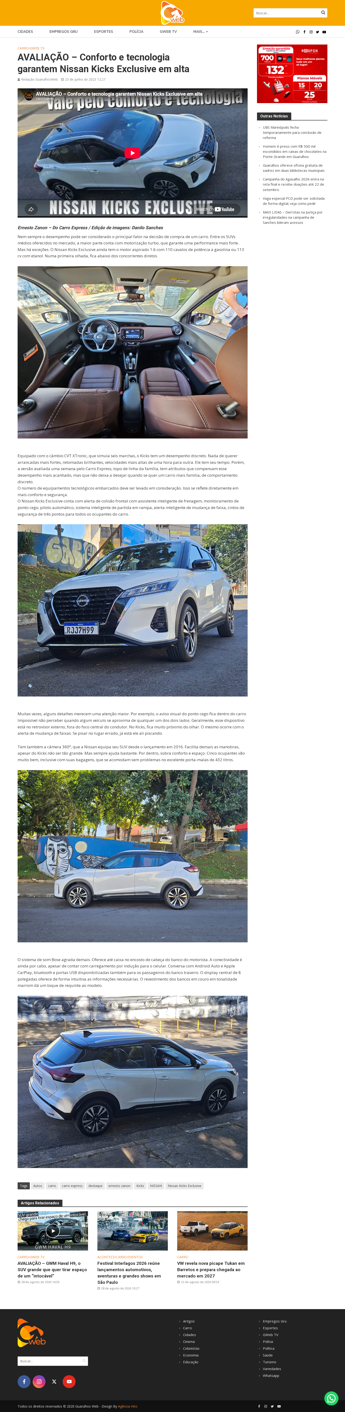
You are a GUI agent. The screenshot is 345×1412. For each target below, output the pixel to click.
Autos (37, 1186)
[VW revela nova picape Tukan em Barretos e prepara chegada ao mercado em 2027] (212, 1230)
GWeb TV (37, 48)
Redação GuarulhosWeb (39, 79)
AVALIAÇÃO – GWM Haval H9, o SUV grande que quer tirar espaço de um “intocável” (52, 1270)
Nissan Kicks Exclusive (184, 1186)
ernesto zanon (119, 1186)
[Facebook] (24, 1381)
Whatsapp (271, 1375)
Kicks (140, 1186)
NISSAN (156, 1186)
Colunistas (191, 1348)
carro (52, 1186)
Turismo (269, 1362)
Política (268, 1348)
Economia (191, 1355)
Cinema (189, 1341)
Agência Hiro (127, 1406)
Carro (23, 48)
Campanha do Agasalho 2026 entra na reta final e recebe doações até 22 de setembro (293, 184)
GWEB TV (168, 31)
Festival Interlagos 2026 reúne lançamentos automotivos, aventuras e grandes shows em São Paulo (129, 1273)
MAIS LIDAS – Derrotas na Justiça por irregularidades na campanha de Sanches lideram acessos (293, 217)
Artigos (189, 1321)
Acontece (106, 1257)
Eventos (135, 1257)
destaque (95, 1186)
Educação (190, 1362)
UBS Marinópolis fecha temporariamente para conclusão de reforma (292, 132)
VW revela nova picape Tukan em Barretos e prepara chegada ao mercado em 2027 (211, 1270)
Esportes (103, 31)
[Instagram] (39, 1381)
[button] (331, 1398)
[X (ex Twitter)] (54, 1381)
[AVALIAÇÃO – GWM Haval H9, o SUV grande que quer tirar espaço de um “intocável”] (53, 1230)
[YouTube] (69, 1381)
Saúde (268, 1355)
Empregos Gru (64, 31)
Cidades (25, 31)
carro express (72, 1186)
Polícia (136, 31)
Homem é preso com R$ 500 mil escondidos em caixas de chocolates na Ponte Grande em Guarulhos (294, 151)
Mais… (199, 31)
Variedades (272, 1368)
